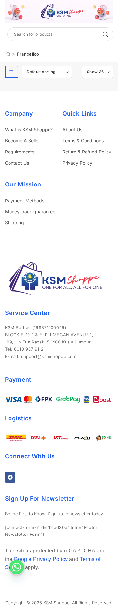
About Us (72, 129)
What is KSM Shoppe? (29, 129)
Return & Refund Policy (86, 151)
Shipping (14, 222)
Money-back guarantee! (31, 211)
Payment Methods (24, 200)
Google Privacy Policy (41, 559)
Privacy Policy (77, 163)
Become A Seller (22, 140)
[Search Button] (105, 34)
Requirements (19, 151)
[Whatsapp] (17, 567)
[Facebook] (10, 477)
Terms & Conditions (83, 140)
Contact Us (17, 163)
